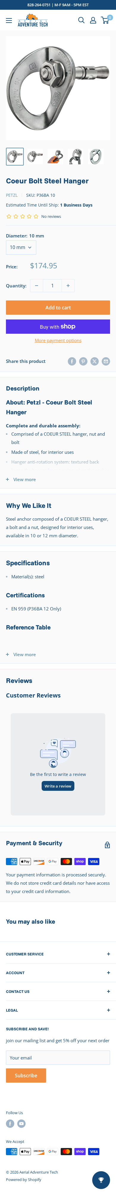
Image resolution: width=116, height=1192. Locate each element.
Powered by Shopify (23, 1179)
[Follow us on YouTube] (21, 1123)
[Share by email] (106, 361)
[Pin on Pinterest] (83, 361)
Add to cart (58, 307)
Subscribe (26, 1075)
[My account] (93, 20)
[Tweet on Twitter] (94, 361)
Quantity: (16, 286)
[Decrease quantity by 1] (36, 285)
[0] (105, 20)
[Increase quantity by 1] (68, 285)
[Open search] (81, 20)
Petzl (12, 195)
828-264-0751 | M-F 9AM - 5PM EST (58, 4)
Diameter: (25, 236)
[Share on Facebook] (72, 361)
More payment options (58, 340)
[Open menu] (9, 20)
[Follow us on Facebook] (10, 1123)
